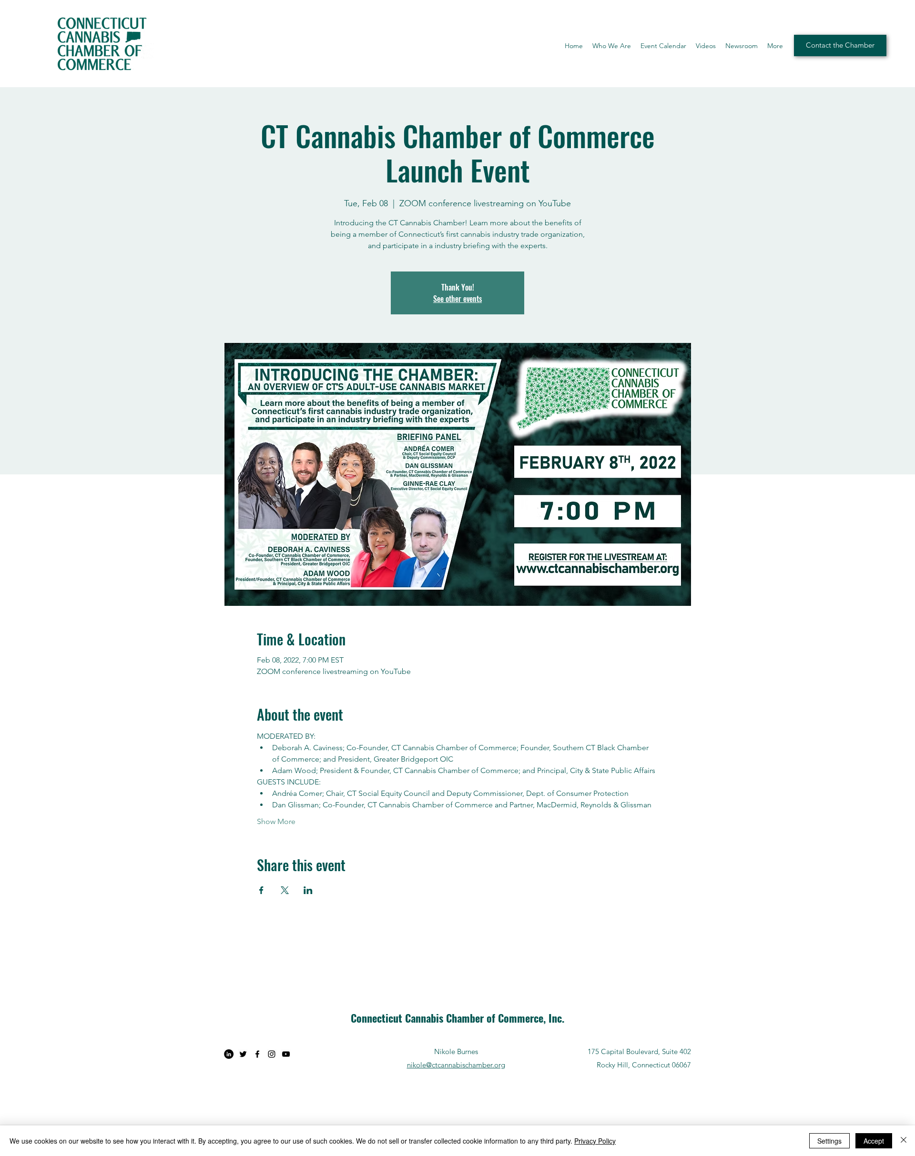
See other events (457, 298)
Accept (874, 1141)
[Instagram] (271, 1054)
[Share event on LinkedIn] (308, 890)
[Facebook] (257, 1054)
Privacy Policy (595, 1141)
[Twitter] (243, 1054)
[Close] (903, 1140)
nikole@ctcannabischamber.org (456, 1064)
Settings (829, 1141)
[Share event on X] (284, 890)
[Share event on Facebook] (261, 890)
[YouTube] (286, 1054)
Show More (276, 821)
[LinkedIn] (229, 1054)
